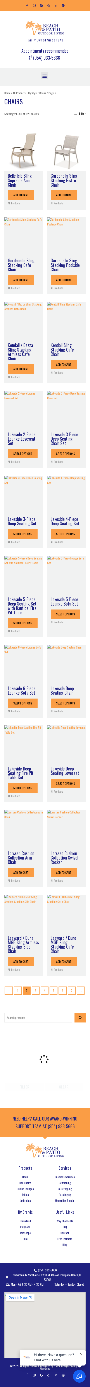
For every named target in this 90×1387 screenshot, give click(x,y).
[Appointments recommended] (45, 50)
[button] (44, 75)
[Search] (80, 1017)
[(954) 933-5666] (45, 57)
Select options (22, 453)
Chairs (42, 93)
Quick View (23, 167)
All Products (19, 93)
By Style (32, 93)
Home (7, 93)
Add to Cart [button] (21, 195)
